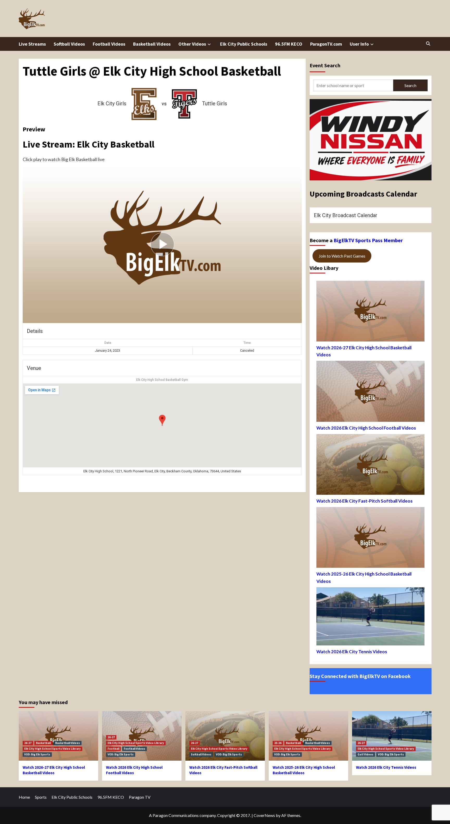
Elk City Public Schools (243, 44)
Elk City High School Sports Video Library (52, 748)
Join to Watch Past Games (342, 255)
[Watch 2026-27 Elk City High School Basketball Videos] (370, 312)
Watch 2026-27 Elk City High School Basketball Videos (363, 351)
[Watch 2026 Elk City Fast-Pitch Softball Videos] (370, 465)
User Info (359, 44)
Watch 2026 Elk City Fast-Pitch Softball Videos (364, 501)
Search (410, 85)
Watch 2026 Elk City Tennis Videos (351, 651)
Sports (41, 797)
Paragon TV (140, 797)
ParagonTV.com (326, 44)
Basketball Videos (152, 44)
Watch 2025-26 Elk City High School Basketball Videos (363, 577)
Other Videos (192, 44)
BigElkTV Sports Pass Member (368, 240)
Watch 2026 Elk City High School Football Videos (366, 428)
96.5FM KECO (288, 44)
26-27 (28, 743)
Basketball (43, 743)
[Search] (428, 43)
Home (24, 797)
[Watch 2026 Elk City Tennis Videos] (370, 617)
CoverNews (264, 815)
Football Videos (109, 44)
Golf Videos (365, 754)
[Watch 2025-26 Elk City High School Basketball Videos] (370, 538)
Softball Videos (69, 44)
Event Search (325, 65)
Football (113, 748)
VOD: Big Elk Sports (37, 754)
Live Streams (32, 44)
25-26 (278, 743)
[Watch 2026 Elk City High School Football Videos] (370, 392)
